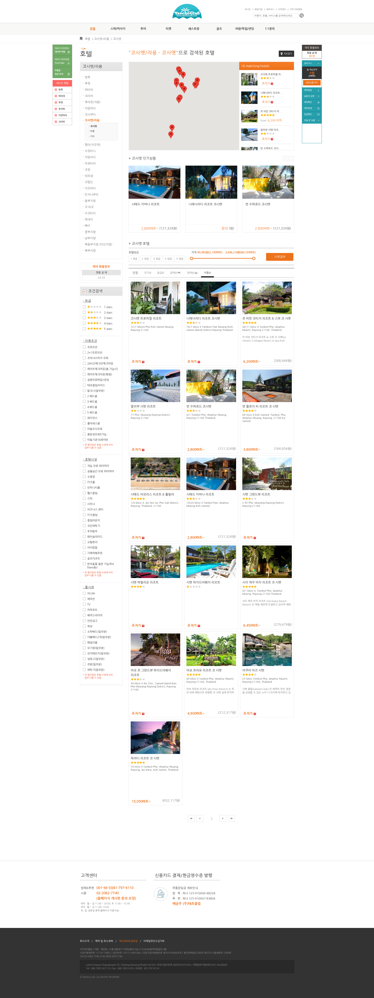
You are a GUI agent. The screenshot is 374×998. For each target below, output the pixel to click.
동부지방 (90, 200)
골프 (219, 28)
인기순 (147, 272)
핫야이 (89, 219)
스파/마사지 (117, 28)
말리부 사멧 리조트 (143, 406)
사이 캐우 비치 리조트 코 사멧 (261, 582)
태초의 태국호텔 (62, 61)
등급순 (160, 272)
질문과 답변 (309, 96)
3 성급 (156, 258)
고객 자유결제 (296, 9)
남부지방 (90, 238)
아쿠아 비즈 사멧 (143, 204)
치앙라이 (90, 157)
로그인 (248, 9)
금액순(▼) (175, 272)
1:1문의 (270, 28)
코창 (87, 169)
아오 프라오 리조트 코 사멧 (204, 670)
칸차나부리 (91, 194)
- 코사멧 (93, 126)
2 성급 (145, 258)
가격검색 (279, 256)
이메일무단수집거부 (155, 941)
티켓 (168, 28)
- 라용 (91, 131)
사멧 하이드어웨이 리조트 (203, 582)
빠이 (87, 225)
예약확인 (308, 102)
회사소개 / (86, 941)
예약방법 (308, 90)
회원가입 (258, 9)
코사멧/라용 (101, 38)
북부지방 (90, 250)
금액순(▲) (192, 272)
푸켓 (60, 102)
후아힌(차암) (93, 102)
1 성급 (133, 258)
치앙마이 (62, 115)
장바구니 (270, 9)
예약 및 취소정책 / (105, 941)
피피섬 (89, 175)
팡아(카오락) (93, 144)
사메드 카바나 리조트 (200, 494)
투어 (143, 28)
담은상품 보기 (312, 83)
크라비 (61, 122)
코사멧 (117, 38)
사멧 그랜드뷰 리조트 (256, 494)
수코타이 (90, 213)
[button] (176, 84)
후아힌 (61, 109)
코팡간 (89, 182)
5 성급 (179, 258)
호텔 (92, 28)
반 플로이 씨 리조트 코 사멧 (260, 406)
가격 (194, 252)
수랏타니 (90, 150)
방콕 (60, 90)
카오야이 (90, 188)
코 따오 (89, 207)
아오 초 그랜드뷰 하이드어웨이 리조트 (151, 672)
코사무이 (90, 114)
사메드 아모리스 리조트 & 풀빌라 (152, 494)
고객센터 (282, 9)
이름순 (207, 272)
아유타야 (90, 163)
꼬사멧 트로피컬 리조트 (146, 318)
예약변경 (308, 108)
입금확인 (308, 114)
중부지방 (90, 231)
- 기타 (91, 136)
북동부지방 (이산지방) (98, 244)
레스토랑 (193, 28)
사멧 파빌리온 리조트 (145, 582)
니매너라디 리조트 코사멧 (203, 318)
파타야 (61, 96)
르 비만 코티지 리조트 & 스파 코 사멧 (266, 318)
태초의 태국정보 (62, 50)
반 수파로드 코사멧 (198, 406)
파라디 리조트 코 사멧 (145, 758)
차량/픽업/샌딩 (244, 28)
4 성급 (168, 258)
